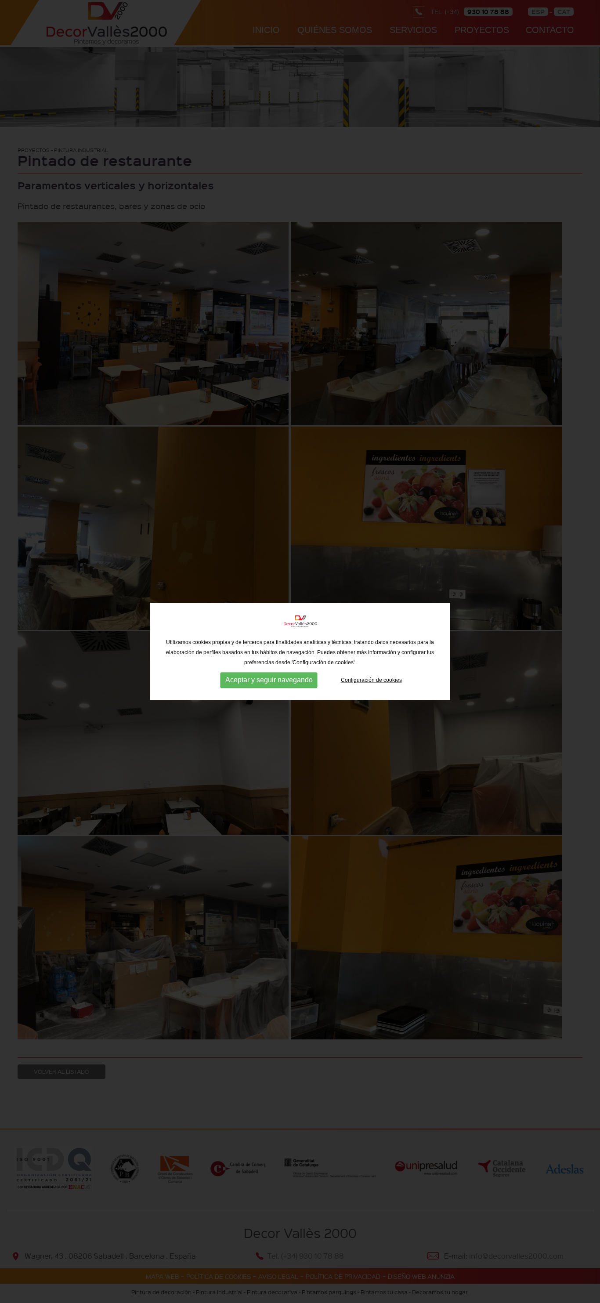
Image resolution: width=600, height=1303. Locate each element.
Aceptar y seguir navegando (269, 680)
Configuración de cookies (371, 680)
